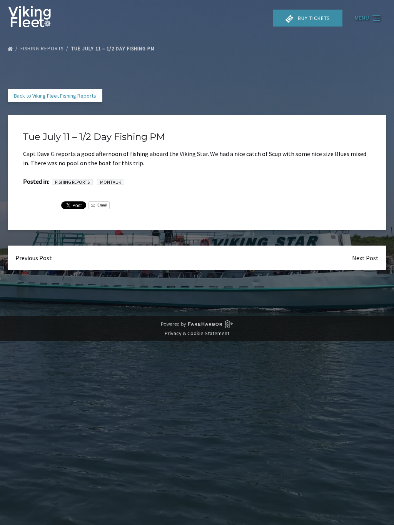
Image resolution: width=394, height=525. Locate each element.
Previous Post (33, 258)
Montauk (110, 182)
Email (102, 205)
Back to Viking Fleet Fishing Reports (55, 95)
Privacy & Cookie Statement (197, 333)
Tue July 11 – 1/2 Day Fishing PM (113, 48)
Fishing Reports (42, 48)
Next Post (365, 258)
